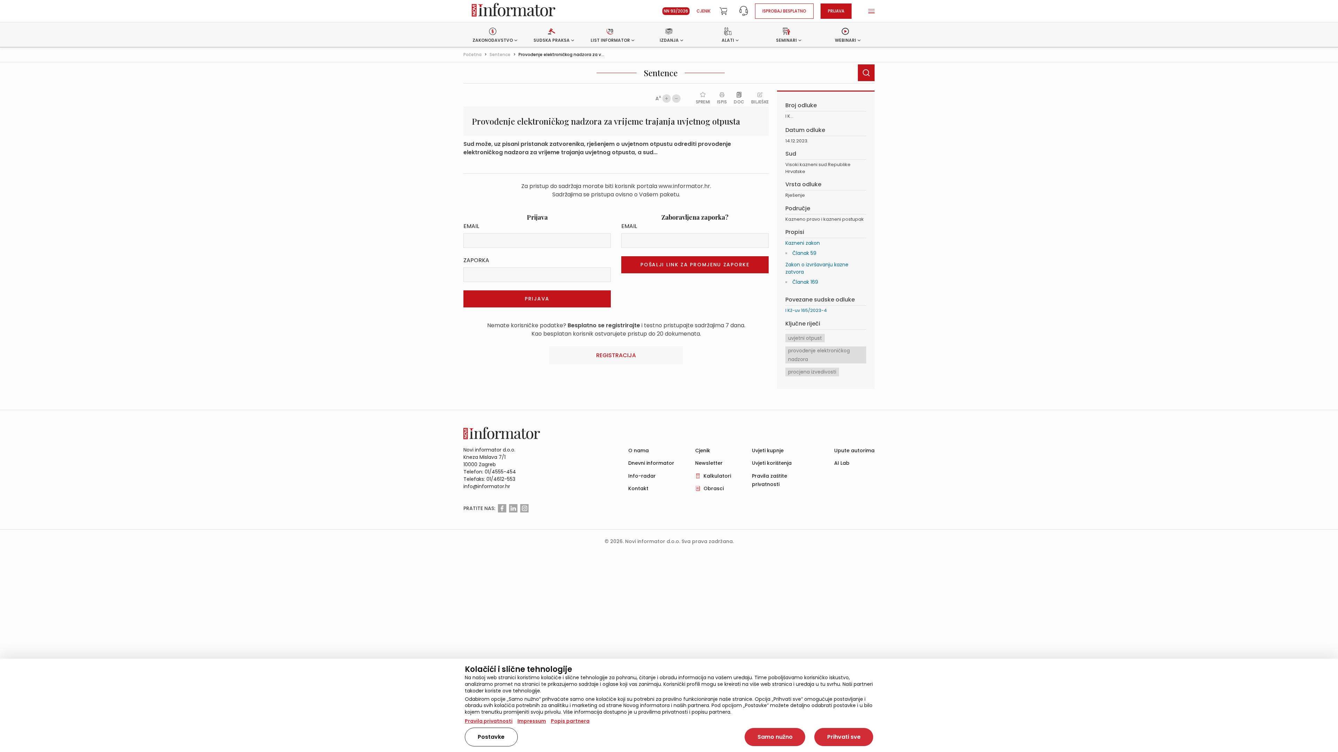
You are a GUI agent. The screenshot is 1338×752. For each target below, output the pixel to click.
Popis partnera (570, 721)
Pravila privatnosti (489, 721)
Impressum (531, 721)
